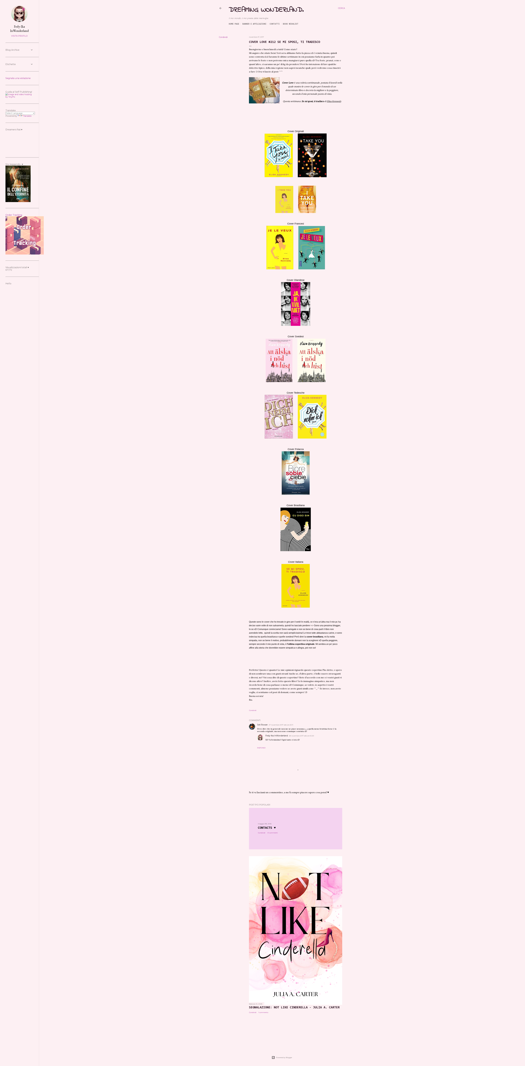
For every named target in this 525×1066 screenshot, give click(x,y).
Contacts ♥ (267, 828)
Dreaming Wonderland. (266, 10)
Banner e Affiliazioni (254, 24)
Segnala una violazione (18, 78)
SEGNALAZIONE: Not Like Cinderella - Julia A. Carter (294, 1007)
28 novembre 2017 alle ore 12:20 (301, 736)
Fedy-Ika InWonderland (276, 735)
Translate (27, 116)
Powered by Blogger (284, 1057)
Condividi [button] (223, 37)
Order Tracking (13, 215)
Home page (234, 24)
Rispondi (261, 748)
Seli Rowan (262, 725)
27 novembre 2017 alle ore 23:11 (281, 725)
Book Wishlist (290, 24)
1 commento (263, 1012)
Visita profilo (19, 36)
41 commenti (272, 833)
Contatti (275, 24)
